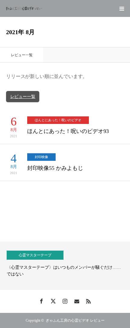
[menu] (121, 8)
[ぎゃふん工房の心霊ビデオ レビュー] (24, 8)
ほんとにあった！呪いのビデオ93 (68, 131)
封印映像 (41, 157)
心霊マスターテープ (35, 255)
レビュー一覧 (22, 96)
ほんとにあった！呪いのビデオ (58, 120)
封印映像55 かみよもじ (55, 168)
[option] (65, 266)
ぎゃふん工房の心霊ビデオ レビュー (75, 320)
